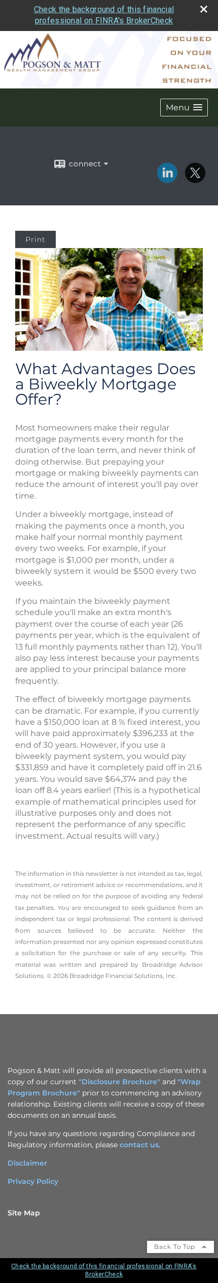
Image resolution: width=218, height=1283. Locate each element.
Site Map (24, 1212)
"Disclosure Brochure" (119, 1081)
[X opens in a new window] (195, 179)
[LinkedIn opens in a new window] (167, 179)
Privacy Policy (33, 1181)
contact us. (140, 1144)
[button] (184, 107)
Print (35, 239)
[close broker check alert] (204, 9)
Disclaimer (27, 1163)
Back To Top (175, 1246)
